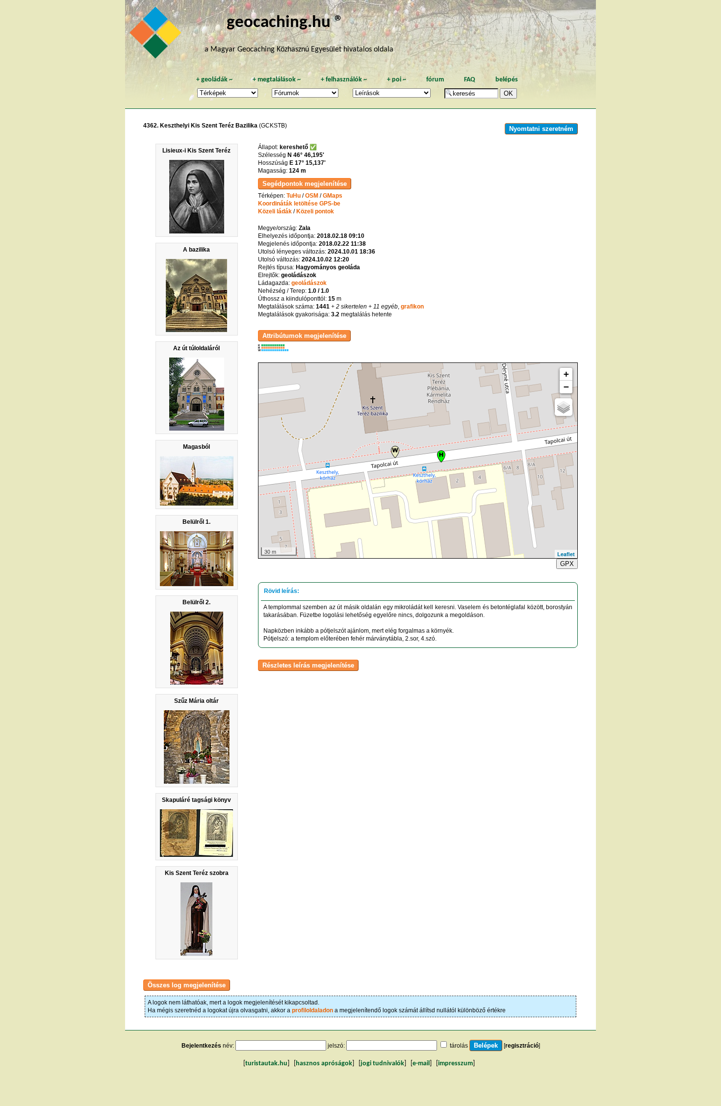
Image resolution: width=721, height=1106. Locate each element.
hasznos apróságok (324, 1063)
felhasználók (344, 80)
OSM (311, 195)
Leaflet (566, 554)
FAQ (469, 80)
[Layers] (563, 407)
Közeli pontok (315, 211)
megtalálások (277, 80)
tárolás (459, 1045)
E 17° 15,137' (307, 162)
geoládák (214, 80)
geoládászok (309, 283)
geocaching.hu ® (285, 22)
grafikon (412, 306)
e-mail (421, 1063)
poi (396, 80)
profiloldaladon (312, 1010)
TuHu (293, 195)
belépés (506, 80)
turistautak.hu (266, 1063)
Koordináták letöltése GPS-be (299, 203)
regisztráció (522, 1045)
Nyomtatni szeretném (541, 128)
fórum (435, 80)
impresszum (455, 1063)
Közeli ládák (275, 211)
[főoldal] (157, 35)
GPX (567, 563)
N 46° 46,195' (305, 155)
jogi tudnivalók (382, 1063)
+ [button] (566, 374)
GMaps (332, 195)
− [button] (566, 387)
